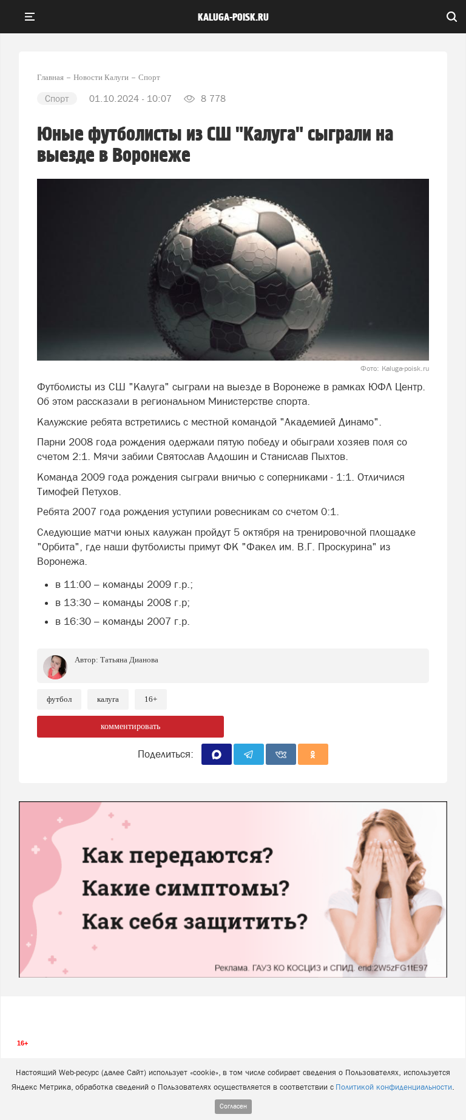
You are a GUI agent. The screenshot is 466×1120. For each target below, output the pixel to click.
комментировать (130, 726)
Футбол (59, 699)
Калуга (108, 699)
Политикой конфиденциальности (394, 1087)
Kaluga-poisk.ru (233, 18)
